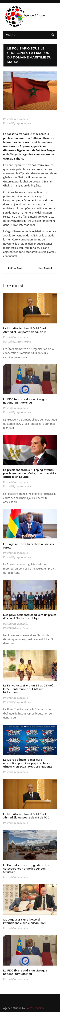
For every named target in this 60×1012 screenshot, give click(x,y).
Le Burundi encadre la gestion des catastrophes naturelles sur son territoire (26, 868)
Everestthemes (35, 1008)
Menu (11, 34)
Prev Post (16, 268)
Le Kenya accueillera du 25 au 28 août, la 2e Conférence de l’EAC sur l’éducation (29, 689)
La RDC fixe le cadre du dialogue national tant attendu (25, 401)
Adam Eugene (23, 628)
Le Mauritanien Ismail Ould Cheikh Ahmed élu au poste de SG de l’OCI (26, 330)
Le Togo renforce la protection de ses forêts (28, 545)
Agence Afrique (23, 123)
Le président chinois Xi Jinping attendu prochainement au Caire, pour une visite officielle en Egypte (29, 473)
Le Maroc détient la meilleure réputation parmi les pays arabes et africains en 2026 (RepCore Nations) (27, 763)
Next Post (43, 268)
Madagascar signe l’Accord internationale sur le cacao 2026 (25, 921)
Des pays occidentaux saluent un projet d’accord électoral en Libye (29, 616)
